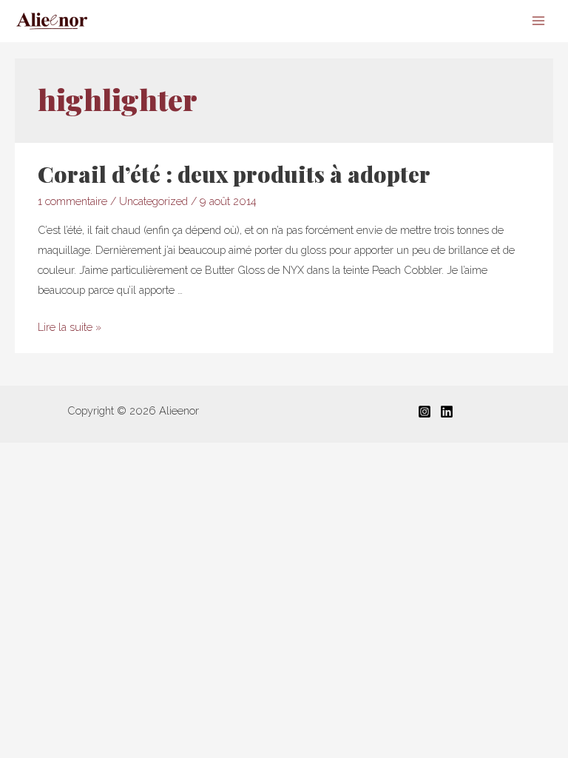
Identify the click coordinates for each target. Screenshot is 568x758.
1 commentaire (72, 201)
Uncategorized (153, 201)
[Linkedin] (446, 411)
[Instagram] (424, 411)
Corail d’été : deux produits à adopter (234, 174)
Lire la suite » (69, 327)
